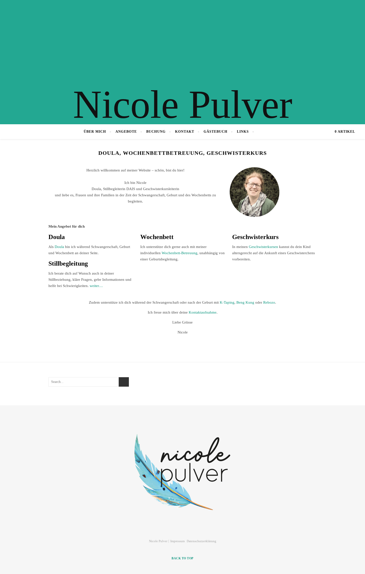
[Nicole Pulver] (182, 62)
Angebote (126, 131)
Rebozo (269, 302)
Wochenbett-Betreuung (179, 253)
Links (243, 131)
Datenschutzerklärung (201, 541)
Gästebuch (215, 131)
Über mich (95, 131)
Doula (59, 247)
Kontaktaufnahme (203, 312)
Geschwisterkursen (263, 247)
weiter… (96, 286)
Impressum (177, 541)
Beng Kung (245, 302)
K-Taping (227, 302)
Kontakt (184, 131)
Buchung (156, 131)
